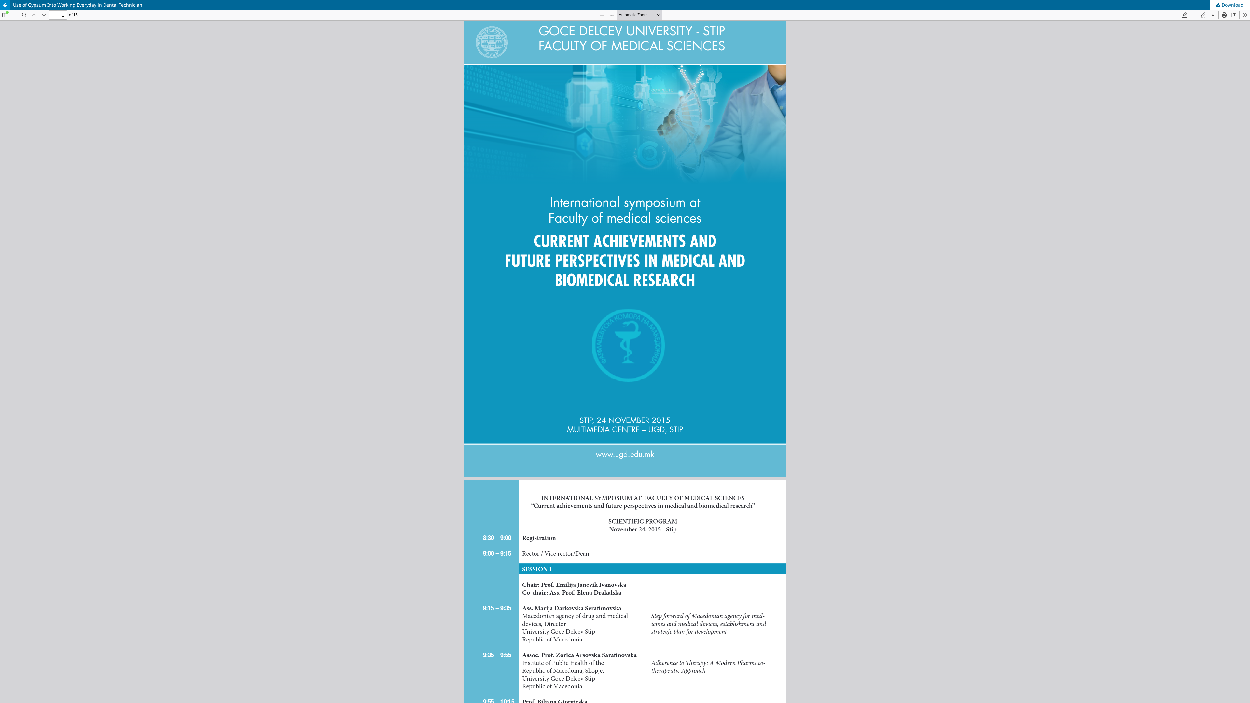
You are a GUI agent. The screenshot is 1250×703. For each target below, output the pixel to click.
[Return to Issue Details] (5, 5)
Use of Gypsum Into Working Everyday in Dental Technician (77, 5)
